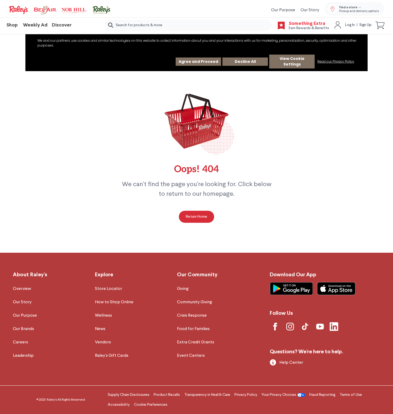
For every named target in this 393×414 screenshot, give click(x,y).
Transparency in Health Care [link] (207, 395)
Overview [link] (22, 289)
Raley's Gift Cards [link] (111, 356)
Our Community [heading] (197, 274)
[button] (380, 25)
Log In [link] (350, 25)
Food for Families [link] (193, 329)
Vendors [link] (103, 342)
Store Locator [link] (108, 289)
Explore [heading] (104, 274)
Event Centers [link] (191, 356)
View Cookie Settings (292, 61)
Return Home (196, 216)
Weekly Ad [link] (35, 25)
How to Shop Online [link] (114, 302)
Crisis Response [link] (192, 315)
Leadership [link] (23, 356)
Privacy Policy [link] (245, 395)
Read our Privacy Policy (335, 61)
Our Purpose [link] (283, 10)
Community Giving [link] (194, 302)
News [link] (100, 329)
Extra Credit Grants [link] (195, 342)
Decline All (245, 61)
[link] (60, 10)
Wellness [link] (103, 315)
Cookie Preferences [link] (150, 405)
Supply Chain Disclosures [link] (128, 395)
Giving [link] (182, 289)
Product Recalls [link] (167, 395)
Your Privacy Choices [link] (278, 395)
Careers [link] (20, 342)
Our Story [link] (309, 10)
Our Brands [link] (23, 329)
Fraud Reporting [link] (322, 395)
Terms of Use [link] (351, 395)
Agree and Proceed (198, 61)
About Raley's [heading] (30, 274)
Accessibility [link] (119, 405)
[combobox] (188, 25)
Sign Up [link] (365, 25)
